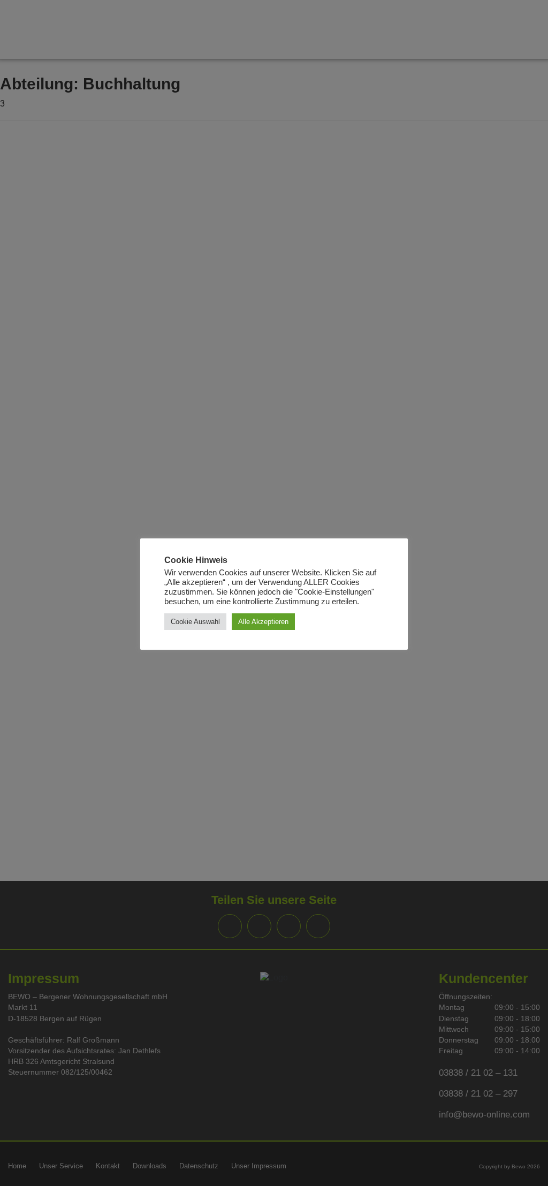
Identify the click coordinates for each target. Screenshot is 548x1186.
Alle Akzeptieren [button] (263, 622)
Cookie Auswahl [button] (195, 622)
